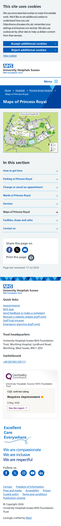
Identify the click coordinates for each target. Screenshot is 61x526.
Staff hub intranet (13, 320)
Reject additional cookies (28, 50)
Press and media (12, 490)
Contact (7, 486)
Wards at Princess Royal (16, 195)
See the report (16, 408)
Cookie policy (11, 494)
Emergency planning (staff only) (21, 324)
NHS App (8, 309)
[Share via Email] (25, 250)
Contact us (9, 228)
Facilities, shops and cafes (18, 220)
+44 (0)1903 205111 (14, 361)
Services (8, 203)
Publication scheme (14, 498)
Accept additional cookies (29, 43)
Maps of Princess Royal (16, 211)
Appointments (11, 305)
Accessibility (32, 490)
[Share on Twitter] (17, 250)
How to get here (12, 170)
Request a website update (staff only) (24, 316)
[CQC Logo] (16, 379)
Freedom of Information (30, 486)
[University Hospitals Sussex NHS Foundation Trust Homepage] (21, 68)
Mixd (29, 517)
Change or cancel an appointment (23, 187)
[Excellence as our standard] (20, 289)
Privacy (47, 490)
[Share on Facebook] (9, 250)
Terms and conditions (34, 494)
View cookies (10, 55)
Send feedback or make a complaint (24, 313)
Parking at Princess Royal (17, 178)
